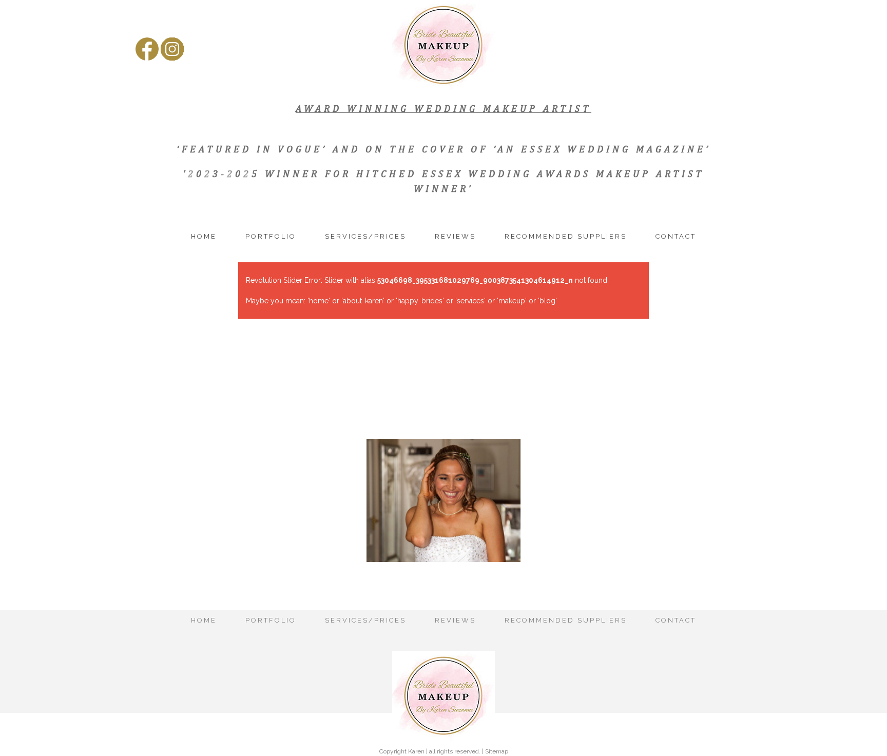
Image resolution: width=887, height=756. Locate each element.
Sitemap (496, 751)
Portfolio (270, 236)
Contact (675, 236)
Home (204, 236)
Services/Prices (365, 236)
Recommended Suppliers (566, 236)
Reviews (455, 236)
